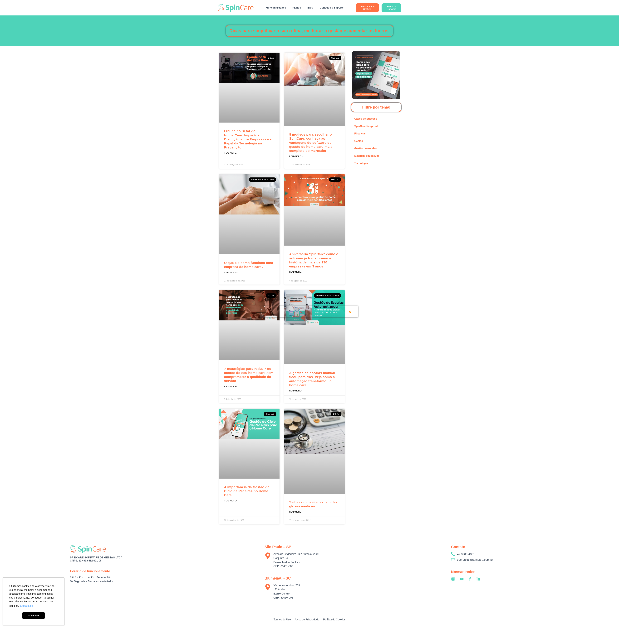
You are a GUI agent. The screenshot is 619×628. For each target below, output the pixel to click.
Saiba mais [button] (26, 605)
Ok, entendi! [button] (33, 615)
